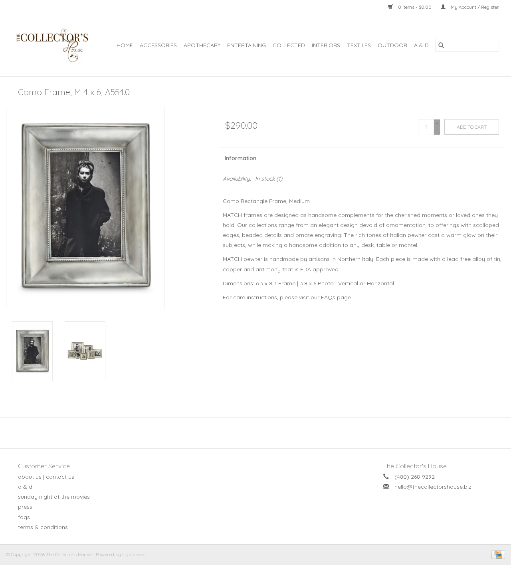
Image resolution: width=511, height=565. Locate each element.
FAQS (24, 517)
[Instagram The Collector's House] (259, 432)
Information (240, 158)
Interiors (326, 45)
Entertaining (246, 45)
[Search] (441, 45)
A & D (421, 45)
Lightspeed (134, 554)
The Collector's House (415, 466)
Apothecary (202, 45)
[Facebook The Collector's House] (251, 432)
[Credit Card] (497, 554)
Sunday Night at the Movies (54, 496)
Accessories (158, 45)
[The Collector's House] (54, 45)
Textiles (359, 45)
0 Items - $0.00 (415, 7)
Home (125, 45)
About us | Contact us (46, 476)
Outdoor (392, 45)
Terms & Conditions (43, 527)
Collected (289, 45)
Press (25, 506)
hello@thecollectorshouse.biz (432, 486)
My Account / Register (474, 7)
